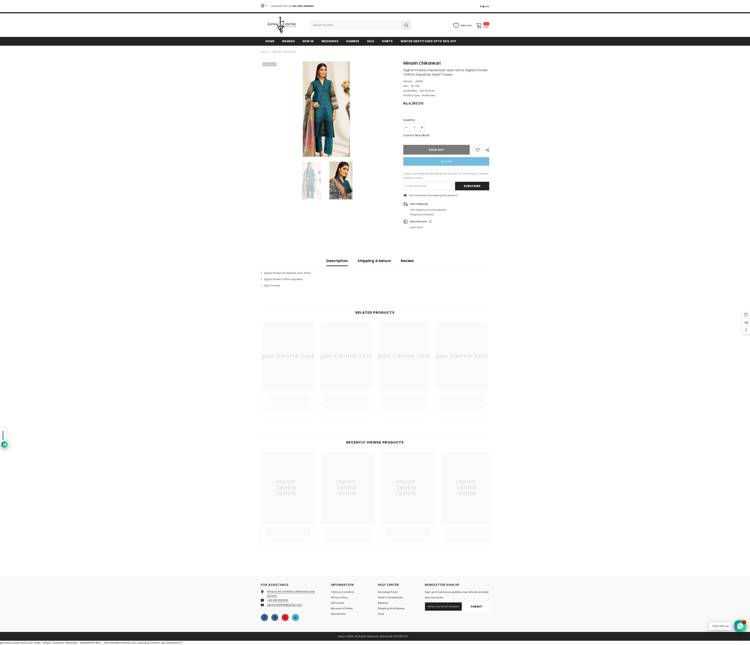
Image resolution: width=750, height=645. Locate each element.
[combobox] (356, 25)
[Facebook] (264, 617)
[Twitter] (295, 617)
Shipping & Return (374, 260)
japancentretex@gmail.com (284, 604)
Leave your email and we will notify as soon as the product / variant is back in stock (446, 176)
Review (407, 260)
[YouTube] (285, 617)
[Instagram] (275, 617)
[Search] (360, 25)
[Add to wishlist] (477, 150)
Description (337, 260)
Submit (476, 606)
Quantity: (409, 120)
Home (264, 51)
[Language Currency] (265, 6)
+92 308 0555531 (277, 600)
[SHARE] (485, 150)
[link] (288, 402)
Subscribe (472, 186)
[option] (326, 109)
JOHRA (419, 81)
